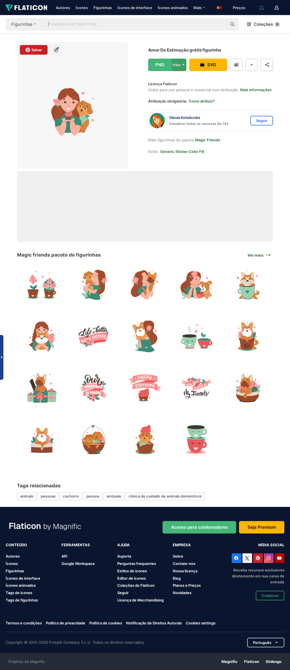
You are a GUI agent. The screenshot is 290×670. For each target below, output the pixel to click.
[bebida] (196, 336)
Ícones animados (173, 7)
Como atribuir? (202, 101)
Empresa (182, 545)
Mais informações (256, 90)
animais (26, 496)
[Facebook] (236, 558)
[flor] (42, 285)
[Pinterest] (258, 558)
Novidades (182, 592)
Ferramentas (75, 545)
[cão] (248, 285)
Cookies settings (201, 623)
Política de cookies (105, 623)
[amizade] (93, 336)
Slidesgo (274, 661)
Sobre (178, 556)
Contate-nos (184, 563)
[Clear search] (220, 24)
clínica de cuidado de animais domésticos (165, 496)
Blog (177, 578)
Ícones (82, 7)
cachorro (71, 496)
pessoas (48, 496)
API (64, 556)
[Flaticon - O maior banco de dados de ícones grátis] (26, 8)
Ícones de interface (135, 7)
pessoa (92, 496)
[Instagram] (269, 558)
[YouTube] (279, 558)
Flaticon (251, 661)
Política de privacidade (65, 623)
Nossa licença (185, 571)
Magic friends (207, 140)
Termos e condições (24, 623)
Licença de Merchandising (140, 600)
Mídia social (271, 545)
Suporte (124, 556)
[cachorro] (93, 439)
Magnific (229, 661)
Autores (63, 7)
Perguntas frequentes (136, 563)
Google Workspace (78, 563)
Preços (239, 7)
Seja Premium (262, 527)
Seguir (123, 592)
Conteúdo (16, 545)
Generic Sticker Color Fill (182, 151)
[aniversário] (145, 388)
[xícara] (196, 439)
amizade (113, 496)
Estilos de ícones (132, 571)
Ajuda (123, 545)
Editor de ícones (131, 578)
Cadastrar (270, 595)
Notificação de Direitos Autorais (154, 623)
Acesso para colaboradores (199, 527)
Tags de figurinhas (22, 600)
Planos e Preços (187, 585)
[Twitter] (247, 558)
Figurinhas (102, 7)
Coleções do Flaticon (136, 585)
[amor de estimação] (93, 285)
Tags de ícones (19, 592)
